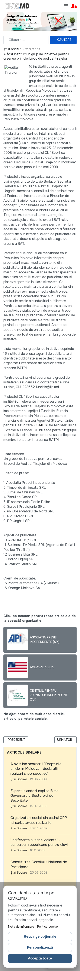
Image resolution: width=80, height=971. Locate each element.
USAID (39, 425)
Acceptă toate (40, 958)
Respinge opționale (40, 936)
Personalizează (40, 947)
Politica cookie (47, 926)
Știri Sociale (12, 49)
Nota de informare (21, 926)
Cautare (64, 40)
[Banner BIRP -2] (40, 21)
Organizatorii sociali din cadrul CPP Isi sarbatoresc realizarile (38, 820)
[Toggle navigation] (66, 6)
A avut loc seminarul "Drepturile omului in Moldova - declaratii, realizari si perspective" (35, 769)
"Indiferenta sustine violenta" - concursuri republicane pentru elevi (39, 842)
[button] (74, 6)
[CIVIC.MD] (17, 6)
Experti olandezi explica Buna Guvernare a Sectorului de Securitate (34, 796)
